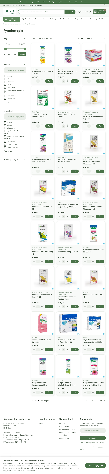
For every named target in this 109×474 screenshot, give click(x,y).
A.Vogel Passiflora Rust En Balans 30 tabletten (67, 72)
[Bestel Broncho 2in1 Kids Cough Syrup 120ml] (49, 349)
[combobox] (41, 12)
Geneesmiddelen (41, 19)
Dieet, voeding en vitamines (77, 19)
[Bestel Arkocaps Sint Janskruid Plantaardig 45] (75, 306)
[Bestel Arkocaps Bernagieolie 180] (75, 261)
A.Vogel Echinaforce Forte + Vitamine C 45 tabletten (93, 383)
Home (5, 24)
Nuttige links (23, 5)
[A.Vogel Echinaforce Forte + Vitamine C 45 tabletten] (93, 366)
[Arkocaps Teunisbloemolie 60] (42, 188)
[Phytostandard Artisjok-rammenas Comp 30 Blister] (93, 323)
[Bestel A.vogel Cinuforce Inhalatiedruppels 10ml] (75, 392)
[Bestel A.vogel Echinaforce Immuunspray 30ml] (49, 392)
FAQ (41, 423)
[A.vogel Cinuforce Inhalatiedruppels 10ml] (68, 366)
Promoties (28, 19)
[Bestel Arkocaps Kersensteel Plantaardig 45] (100, 171)
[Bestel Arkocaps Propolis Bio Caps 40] (75, 126)
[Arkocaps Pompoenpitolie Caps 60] (93, 98)
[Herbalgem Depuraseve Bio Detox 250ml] (68, 143)
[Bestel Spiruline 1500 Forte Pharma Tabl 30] (49, 126)
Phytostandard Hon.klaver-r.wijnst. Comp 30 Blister (68, 205)
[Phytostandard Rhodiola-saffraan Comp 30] (68, 323)
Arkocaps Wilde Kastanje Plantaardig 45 (92, 207)
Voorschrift (13, 5)
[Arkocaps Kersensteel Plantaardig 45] (93, 143)
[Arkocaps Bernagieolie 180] (68, 233)
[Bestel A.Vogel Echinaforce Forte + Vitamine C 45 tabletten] (100, 392)
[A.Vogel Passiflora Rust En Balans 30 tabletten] (68, 55)
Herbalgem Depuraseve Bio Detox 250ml (67, 160)
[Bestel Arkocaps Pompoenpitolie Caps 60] (100, 126)
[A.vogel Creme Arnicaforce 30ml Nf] (42, 55)
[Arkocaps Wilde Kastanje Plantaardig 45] (93, 188)
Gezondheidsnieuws (35, 5)
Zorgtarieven (64, 438)
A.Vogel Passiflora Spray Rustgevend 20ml (41, 160)
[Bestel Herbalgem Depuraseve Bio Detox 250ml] (75, 171)
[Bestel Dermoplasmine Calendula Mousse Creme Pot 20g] (100, 81)
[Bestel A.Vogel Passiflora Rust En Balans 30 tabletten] (75, 81)
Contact (6, 5)
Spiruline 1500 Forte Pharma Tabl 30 (39, 115)
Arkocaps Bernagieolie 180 (68, 251)
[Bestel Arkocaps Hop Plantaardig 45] (49, 261)
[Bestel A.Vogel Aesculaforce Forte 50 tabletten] (100, 261)
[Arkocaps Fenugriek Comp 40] (93, 278)
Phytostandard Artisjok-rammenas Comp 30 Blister (93, 340)
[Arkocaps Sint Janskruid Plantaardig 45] (68, 278)
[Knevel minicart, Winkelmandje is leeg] (95, 12)
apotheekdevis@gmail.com (24, 435)
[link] (87, 400)
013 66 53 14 (15, 432)
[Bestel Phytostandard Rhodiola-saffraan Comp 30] (75, 349)
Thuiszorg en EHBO (96, 19)
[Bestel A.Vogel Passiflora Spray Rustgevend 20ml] (49, 171)
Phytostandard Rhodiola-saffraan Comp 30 (67, 340)
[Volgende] (104, 400)
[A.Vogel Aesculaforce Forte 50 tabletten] (93, 233)
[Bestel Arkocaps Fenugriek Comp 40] (100, 306)
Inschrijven (93, 438)
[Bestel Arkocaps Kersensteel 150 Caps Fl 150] (49, 306)
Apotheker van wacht (67, 432)
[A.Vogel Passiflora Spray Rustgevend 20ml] (42, 143)
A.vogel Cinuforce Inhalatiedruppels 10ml (66, 383)
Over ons (62, 423)
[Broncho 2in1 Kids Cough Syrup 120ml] (42, 323)
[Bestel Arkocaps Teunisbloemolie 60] (49, 216)
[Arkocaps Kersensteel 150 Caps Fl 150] (42, 278)
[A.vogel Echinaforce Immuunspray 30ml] (42, 366)
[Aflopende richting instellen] (104, 38)
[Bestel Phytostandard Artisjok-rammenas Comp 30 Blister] (100, 349)
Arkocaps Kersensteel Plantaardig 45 (91, 162)
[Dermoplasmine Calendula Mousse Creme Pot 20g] (93, 55)
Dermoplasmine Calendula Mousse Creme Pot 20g (93, 72)
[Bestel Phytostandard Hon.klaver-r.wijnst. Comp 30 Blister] (75, 216)
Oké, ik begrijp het (95, 465)
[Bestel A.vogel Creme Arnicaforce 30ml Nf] (49, 81)
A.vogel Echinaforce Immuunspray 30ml (39, 383)
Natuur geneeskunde (57, 19)
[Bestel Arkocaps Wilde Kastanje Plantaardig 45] (100, 216)
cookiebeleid (30, 470)
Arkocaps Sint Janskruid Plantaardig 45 (67, 297)
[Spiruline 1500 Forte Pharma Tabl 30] (42, 98)
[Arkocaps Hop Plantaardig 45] (42, 233)
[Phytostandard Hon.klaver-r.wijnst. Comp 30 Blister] (68, 188)
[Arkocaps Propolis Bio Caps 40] (68, 98)
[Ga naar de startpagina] (9, 11)
